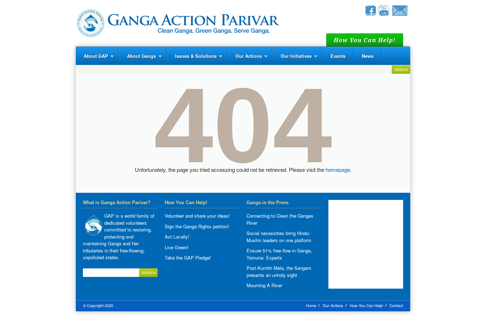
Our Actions (245, 59)
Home (311, 305)
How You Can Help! (366, 305)
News (368, 56)
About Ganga (137, 59)
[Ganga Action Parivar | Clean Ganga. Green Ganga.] (177, 23)
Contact (396, 305)
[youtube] (384, 14)
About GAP (92, 59)
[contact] (400, 14)
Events (338, 56)
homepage (338, 169)
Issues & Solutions (192, 59)
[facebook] (370, 14)
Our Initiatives (292, 59)
